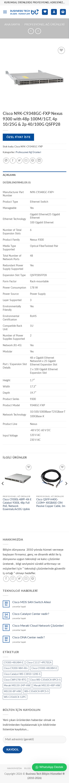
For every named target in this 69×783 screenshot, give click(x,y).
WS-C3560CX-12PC (15, 697)
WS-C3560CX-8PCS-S (36, 691)
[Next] (66, 491)
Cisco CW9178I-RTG (15, 680)
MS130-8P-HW (12, 691)
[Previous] (3, 491)
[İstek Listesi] (45, 12)
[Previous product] (38, 31)
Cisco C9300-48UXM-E (44, 668)
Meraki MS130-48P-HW (47, 685)
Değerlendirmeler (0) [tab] (17, 183)
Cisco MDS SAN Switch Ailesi (31, 602)
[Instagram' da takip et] (13, 579)
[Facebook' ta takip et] (6, 579)
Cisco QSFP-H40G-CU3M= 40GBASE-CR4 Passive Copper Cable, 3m (50, 502)
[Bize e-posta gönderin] (26, 579)
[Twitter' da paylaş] (19, 160)
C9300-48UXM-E (13, 662)
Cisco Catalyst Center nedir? (30, 613)
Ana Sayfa (12, 24)
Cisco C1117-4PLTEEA (39, 662)
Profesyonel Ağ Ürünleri (44, 24)
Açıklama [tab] (9, 175)
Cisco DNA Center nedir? (28, 637)
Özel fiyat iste (18, 137)
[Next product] (31, 31)
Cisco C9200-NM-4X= (16, 668)
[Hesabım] (54, 12)
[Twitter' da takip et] (19, 579)
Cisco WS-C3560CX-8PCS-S (45, 680)
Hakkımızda (14, 768)
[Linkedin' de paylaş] (39, 160)
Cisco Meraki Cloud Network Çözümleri (38, 625)
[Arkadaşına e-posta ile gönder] (26, 160)
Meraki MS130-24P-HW (17, 685)
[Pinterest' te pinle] (33, 160)
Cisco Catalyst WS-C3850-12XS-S (22, 674)
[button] (5, 11)
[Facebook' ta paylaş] (13, 160)
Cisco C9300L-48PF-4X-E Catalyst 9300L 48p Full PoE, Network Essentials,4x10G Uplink (17, 504)
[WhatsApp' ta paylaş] (6, 160)
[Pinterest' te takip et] (33, 579)
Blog (27, 768)
